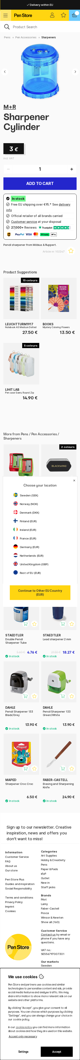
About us (11, 866)
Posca (45, 913)
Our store (11, 870)
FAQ (7, 861)
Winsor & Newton (52, 917)
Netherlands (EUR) (32, 555)
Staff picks (48, 887)
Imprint (9, 906)
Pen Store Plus (14, 879)
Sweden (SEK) (29, 495)
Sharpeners (48, 37)
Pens (7, 37)
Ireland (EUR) (28, 530)
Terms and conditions (19, 897)
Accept (56, 1051)
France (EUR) (28, 538)
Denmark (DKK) (29, 512)
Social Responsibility (18, 888)
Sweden (46, 965)
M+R (9, 106)
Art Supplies (49, 855)
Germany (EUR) (29, 547)
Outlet (45, 878)
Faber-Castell (50, 908)
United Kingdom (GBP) (34, 564)
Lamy (44, 904)
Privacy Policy (14, 902)
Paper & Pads (49, 869)
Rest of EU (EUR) (30, 573)
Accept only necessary (23, 1036)
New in (45, 882)
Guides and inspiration (20, 884)
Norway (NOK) (29, 504)
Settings (23, 1051)
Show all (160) (50, 922)
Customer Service (17, 857)
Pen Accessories (25, 37)
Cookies (10, 911)
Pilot (44, 899)
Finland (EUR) (28, 521)
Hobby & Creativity (53, 860)
